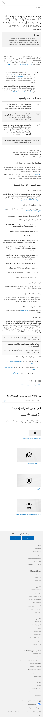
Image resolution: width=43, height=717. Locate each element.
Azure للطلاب (37, 612)
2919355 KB (12, 75)
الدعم (39, 7)
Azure (39, 628)
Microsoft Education (36, 589)
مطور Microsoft (37, 653)
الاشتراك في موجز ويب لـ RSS (30, 384)
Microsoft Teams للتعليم (35, 596)
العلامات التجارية (9, 712)
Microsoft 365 (37, 561)
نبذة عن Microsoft (36, 688)
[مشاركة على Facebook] (39, 380)
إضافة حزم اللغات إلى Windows (22, 92)
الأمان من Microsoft (36, 625)
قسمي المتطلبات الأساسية (24, 64)
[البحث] (4, 401)
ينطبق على (36, 29)
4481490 (38, 174)
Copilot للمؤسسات (36, 555)
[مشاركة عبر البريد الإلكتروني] (31, 380)
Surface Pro (38, 548)
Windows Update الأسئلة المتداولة (21, 362)
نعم (28, 538)
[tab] (35, 415)
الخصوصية (25, 712)
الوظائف (39, 685)
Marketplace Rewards (35, 673)
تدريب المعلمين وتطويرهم (34, 606)
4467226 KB (24, 310)
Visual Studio (37, 676)
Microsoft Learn (37, 657)
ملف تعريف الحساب (36, 574)
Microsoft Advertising (35, 638)
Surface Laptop (37, 551)
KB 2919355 (20, 76)
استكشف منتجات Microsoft (34, 564)
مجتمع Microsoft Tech (35, 663)
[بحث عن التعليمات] (36, 2)
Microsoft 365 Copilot (35, 641)
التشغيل (10, 64)
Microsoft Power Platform (34, 669)
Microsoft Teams (36, 644)
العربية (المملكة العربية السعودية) (30, 701)
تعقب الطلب (38, 580)
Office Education (37, 602)
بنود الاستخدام (18, 712)
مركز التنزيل (38, 577)
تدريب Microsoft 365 (34, 463)
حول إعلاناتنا (38, 715)
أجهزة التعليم (38, 593)
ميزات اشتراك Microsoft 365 (32, 438)
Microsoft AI (38, 621)
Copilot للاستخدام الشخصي (34, 558)
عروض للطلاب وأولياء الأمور (34, 609)
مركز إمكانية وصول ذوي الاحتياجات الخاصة (28, 514)
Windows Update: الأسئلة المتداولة (30, 200)
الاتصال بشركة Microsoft (35, 712)
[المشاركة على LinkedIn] (36, 380)
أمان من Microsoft (35, 489)
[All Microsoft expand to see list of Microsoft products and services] (40, 2)
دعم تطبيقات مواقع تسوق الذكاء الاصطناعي (30, 660)
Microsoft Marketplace (35, 666)
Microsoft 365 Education (35, 599)
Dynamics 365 (37, 631)
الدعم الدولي (16, 373)
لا (15, 538)
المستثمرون (38, 695)
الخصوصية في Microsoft (35, 692)
